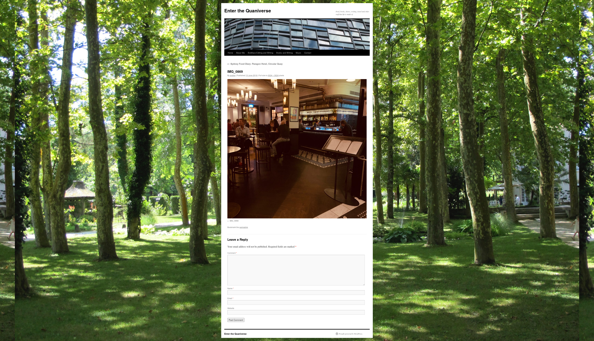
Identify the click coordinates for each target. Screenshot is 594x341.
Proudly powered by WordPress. (351, 333)
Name (230, 288)
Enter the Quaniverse (247, 10)
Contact (307, 52)
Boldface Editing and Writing (260, 52)
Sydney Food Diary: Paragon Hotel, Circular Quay (255, 63)
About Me (240, 52)
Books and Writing (284, 52)
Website (230, 308)
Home (230, 52)
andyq (232, 75)
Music (298, 52)
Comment (232, 253)
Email (230, 298)
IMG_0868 (234, 220)
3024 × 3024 (273, 75)
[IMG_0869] (297, 148)
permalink (243, 227)
